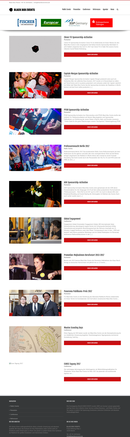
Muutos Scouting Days (73, 327)
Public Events (68, 148)
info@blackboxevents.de (42, 2)
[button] (117, 9)
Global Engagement (72, 218)
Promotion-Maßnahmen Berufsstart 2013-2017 (84, 255)
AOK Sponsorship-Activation (76, 182)
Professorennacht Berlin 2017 (76, 146)
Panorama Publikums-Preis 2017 (78, 291)
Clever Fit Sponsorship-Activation (78, 37)
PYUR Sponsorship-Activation (76, 109)
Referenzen (14, 419)
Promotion (67, 40)
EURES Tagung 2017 (72, 363)
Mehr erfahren (92, 54)
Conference (67, 221)
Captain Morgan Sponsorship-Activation (81, 73)
